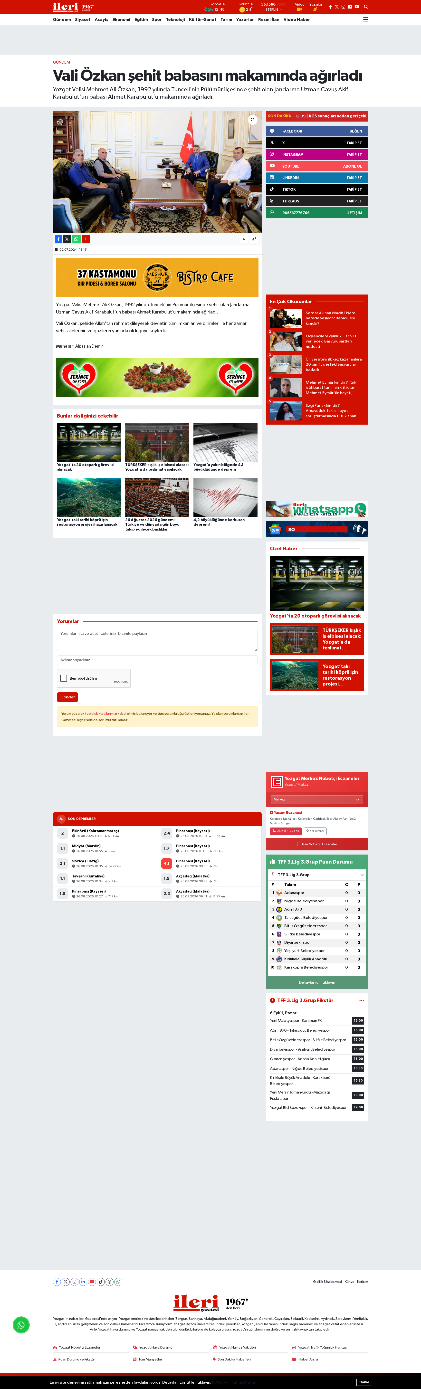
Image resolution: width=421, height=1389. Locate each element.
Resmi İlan (268, 20)
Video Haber (297, 20)
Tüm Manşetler (150, 1359)
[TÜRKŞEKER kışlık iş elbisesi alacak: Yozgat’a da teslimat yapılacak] (157, 442)
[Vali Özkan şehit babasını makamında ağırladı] (157, 172)
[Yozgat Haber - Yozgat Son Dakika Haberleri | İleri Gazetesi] (73, 7)
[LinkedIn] (83, 1282)
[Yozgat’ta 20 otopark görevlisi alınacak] (89, 442)
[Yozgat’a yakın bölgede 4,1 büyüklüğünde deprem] (225, 442)
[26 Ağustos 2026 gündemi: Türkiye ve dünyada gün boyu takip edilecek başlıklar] (157, 497)
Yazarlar (245, 20)
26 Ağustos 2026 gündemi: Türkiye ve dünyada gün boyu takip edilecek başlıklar (152, 524)
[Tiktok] (101, 1282)
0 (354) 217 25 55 (288, 831)
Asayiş (101, 20)
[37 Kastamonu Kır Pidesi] (157, 277)
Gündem (62, 20)
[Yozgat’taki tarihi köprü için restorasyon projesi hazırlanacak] (89, 497)
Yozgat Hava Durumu (155, 1347)
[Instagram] (74, 1282)
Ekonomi (121, 20)
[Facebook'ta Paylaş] (58, 239)
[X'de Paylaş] (67, 239)
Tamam (364, 1382)
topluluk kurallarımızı (101, 713)
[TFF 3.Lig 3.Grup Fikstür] (361, 1001)
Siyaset (83, 20)
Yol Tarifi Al (317, 831)
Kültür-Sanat (202, 20)
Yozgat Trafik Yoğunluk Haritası (322, 1347)
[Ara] (366, 7)
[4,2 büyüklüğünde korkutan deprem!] (225, 497)
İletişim (362, 1282)
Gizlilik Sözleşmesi (327, 1282)
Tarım (226, 20)
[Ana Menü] (365, 19)
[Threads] (109, 1282)
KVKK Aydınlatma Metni (233, 1382)
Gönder (67, 697)
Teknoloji (175, 20)
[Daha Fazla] (86, 239)
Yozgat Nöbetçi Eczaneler (79, 1347)
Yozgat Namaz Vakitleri (237, 1347)
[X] (66, 1282)
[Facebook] (57, 1282)
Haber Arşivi (308, 1359)
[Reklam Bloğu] (317, 509)
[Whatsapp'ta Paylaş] (76, 239)
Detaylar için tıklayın (317, 982)
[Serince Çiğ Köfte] (157, 377)
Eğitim (141, 20)
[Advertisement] (210, 40)
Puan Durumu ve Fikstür (76, 1359)
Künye (349, 1282)
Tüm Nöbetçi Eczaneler (319, 844)
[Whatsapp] (118, 1282)
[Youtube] (92, 1282)
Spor (157, 20)
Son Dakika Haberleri (234, 1359)
